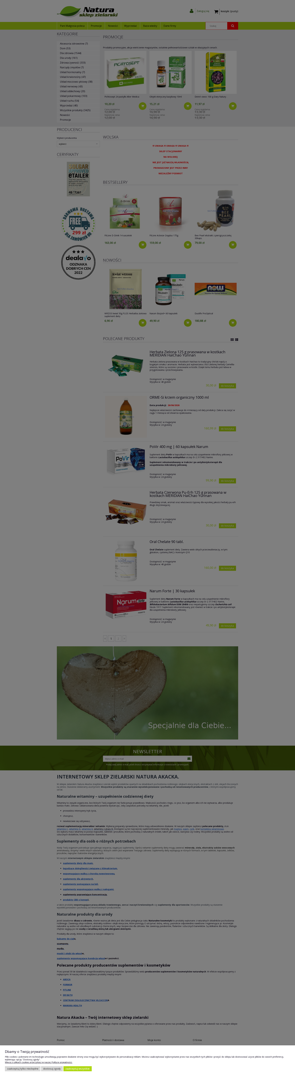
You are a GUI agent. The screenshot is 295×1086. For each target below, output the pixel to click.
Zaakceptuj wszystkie (77, 1068)
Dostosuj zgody (52, 1068)
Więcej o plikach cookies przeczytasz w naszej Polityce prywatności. (38, 1062)
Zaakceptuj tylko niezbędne (22, 1068)
